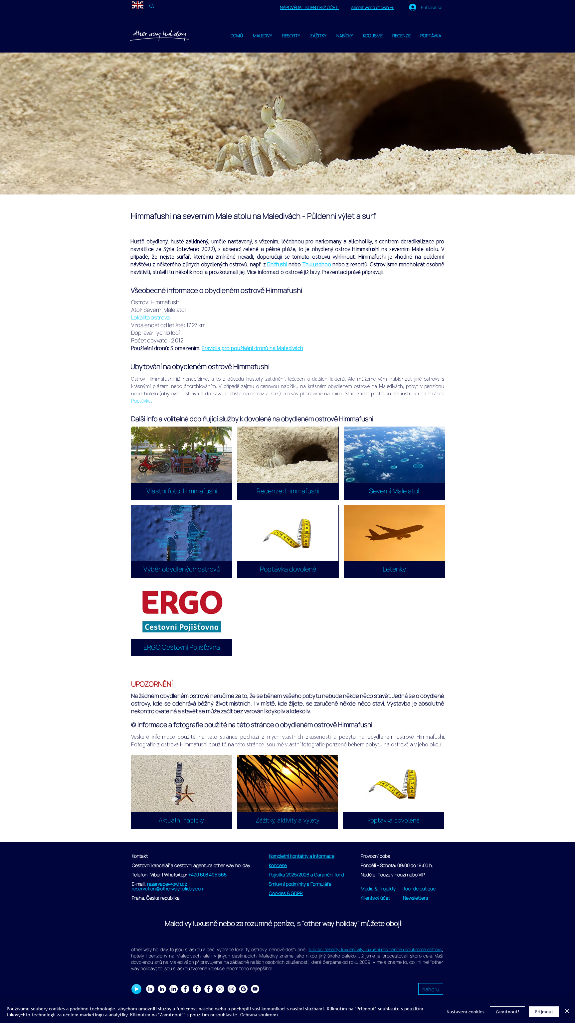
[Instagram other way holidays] (232, 989)
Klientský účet (375, 898)
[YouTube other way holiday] (255, 989)
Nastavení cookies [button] (465, 1012)
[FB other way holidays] (208, 989)
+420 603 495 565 (207, 874)
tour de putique (420, 888)
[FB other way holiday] (197, 989)
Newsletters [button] (415, 898)
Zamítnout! (507, 1012)
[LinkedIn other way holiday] (162, 989)
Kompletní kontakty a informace (301, 856)
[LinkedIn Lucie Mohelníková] (150, 989)
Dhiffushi (277, 264)
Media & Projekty (378, 888)
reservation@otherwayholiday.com (168, 888)
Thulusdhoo (316, 264)
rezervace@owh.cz (167, 884)
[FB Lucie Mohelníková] (185, 989)
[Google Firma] (243, 989)
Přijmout (544, 1012)
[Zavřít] (567, 1012)
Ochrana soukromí (259, 1015)
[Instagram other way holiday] (220, 989)
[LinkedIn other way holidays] (173, 989)
